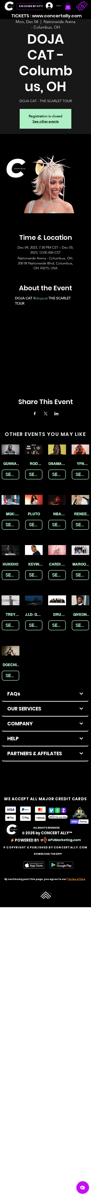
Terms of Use (76, 879)
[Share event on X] (46, 413)
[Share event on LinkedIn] (56, 413)
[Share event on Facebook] (35, 413)
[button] (68, 6)
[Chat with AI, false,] (82, 1188)
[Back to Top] (46, 895)
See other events (45, 121)
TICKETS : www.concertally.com (46, 16)
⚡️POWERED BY (24, 840)
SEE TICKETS (12, 474)
